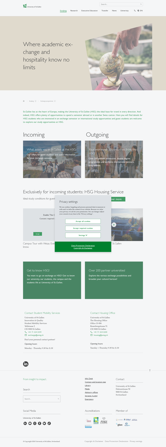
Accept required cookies (83, 228)
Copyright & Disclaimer (83, 248)
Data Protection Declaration (83, 245)
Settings (82, 235)
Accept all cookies (83, 221)
